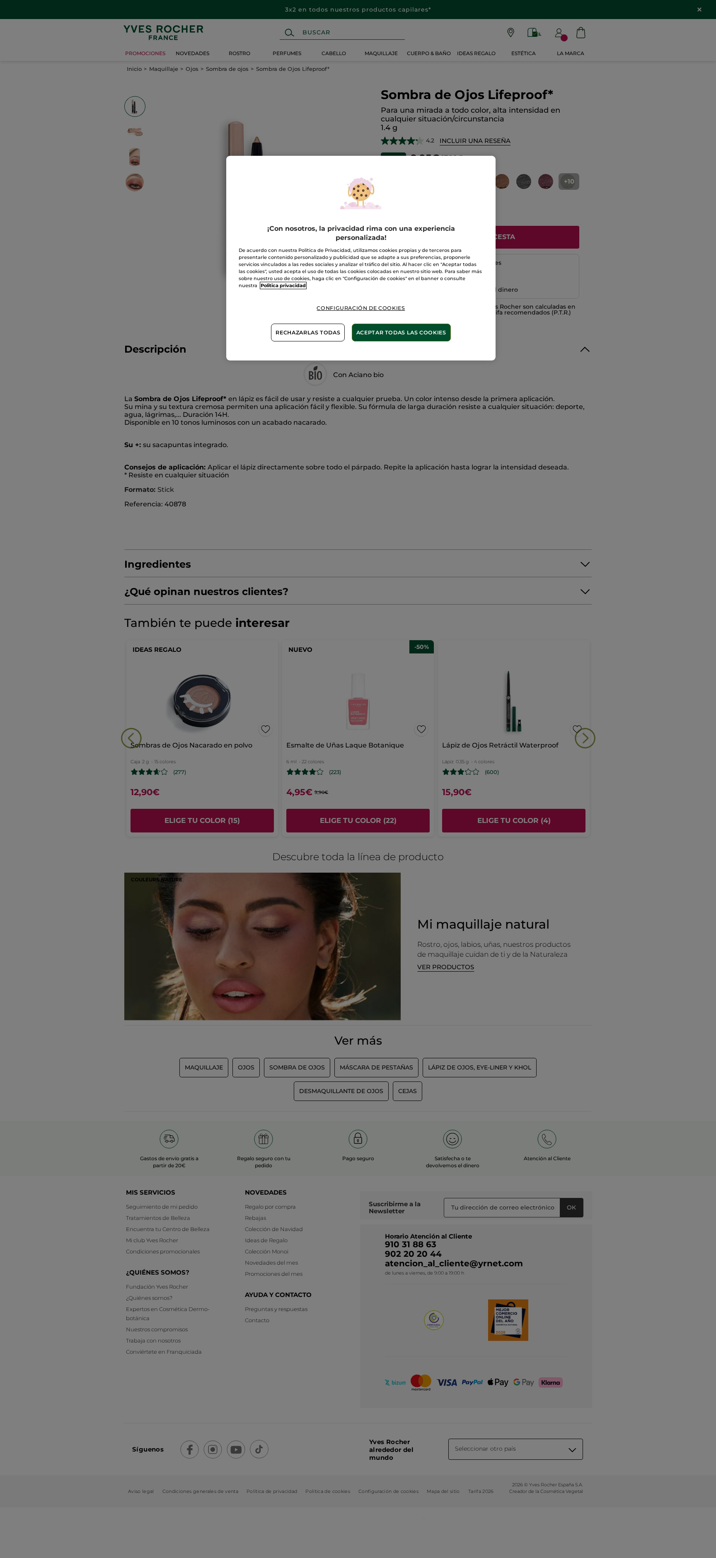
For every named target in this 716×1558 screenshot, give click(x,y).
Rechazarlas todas (308, 332)
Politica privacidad (283, 285)
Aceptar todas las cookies (401, 332)
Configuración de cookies (361, 308)
